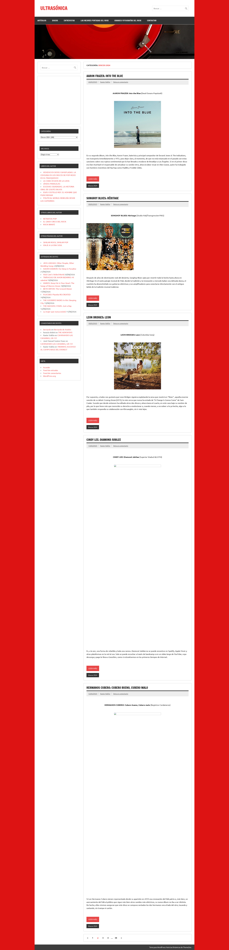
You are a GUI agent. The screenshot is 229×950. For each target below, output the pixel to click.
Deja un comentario (120, 82)
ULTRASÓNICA (53, 8)
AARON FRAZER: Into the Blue (104, 76)
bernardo (47, 329)
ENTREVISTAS (69, 20)
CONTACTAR (151, 20)
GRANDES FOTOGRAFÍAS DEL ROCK (127, 20)
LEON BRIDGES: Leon (98, 317)
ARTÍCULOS (41, 20)
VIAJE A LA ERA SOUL (52, 245)
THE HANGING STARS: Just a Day (57, 306)
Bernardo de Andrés (62, 329)
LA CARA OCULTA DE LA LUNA (56, 181)
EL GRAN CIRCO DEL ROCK (54, 221)
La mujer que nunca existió (54, 311)
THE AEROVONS (65, 332)
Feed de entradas (50, 370)
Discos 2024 (92, 186)
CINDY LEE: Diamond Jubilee (103, 440)
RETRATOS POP (50, 218)
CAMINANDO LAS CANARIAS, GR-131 (56, 344)
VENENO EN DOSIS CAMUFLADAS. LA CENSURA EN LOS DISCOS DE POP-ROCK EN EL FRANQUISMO (58, 175)
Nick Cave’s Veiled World (53, 274)
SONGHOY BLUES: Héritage (102, 198)
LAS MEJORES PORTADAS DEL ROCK (95, 20)
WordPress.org (49, 376)
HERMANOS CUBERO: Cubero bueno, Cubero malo (117, 688)
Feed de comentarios (52, 373)
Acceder (46, 367)
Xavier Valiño (105, 82)
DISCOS (55, 20)
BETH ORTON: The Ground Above (57, 289)
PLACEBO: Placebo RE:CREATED (56, 294)
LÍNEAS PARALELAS (51, 183)
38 (116, 938)
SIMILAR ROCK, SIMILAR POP (55, 242)
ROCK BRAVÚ (49, 224)
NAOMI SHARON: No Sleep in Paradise (59, 268)
